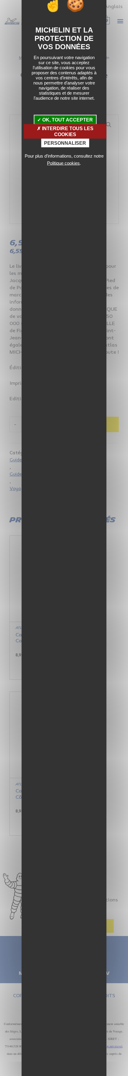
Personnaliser (65, 142)
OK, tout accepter (67, 119)
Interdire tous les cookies (67, 131)
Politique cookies (63, 162)
